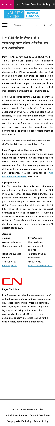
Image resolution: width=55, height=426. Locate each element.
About (15, 409)
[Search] (37, 25)
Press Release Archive (32, 409)
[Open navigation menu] (4, 25)
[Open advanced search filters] (43, 25)
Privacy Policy (41, 421)
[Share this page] (51, 25)
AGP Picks (7, 4)
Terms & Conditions (40, 415)
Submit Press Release (16, 415)
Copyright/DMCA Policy (19, 421)
